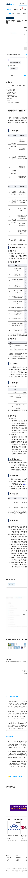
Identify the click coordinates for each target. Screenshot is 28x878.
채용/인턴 (9, 9)
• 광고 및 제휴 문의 (18, 857)
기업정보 (18, 13)
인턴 (10, 13)
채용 (13, 13)
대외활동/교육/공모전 (17, 9)
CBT (25, 9)
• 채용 (7, 860)
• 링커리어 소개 (8, 857)
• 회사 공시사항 (8, 862)
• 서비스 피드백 (17, 860)
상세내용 (13, 75)
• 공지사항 (7, 859)
